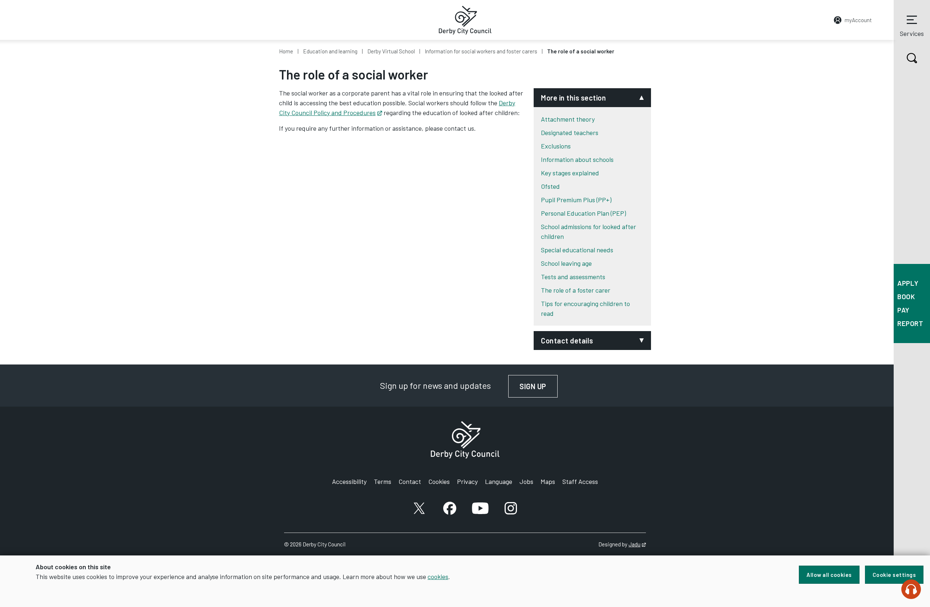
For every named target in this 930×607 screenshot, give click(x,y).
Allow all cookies (829, 574)
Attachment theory (568, 119)
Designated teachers (569, 133)
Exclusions (556, 146)
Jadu (637, 544)
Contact (410, 481)
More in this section (573, 97)
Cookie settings (894, 574)
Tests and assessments (573, 277)
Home (286, 51)
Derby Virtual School (391, 51)
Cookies (439, 481)
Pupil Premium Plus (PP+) (576, 200)
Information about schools (577, 159)
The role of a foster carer (575, 290)
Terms (382, 481)
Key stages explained (570, 173)
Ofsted (550, 186)
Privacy (467, 481)
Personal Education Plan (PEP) (583, 213)
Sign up (538, 386)
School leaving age (566, 263)
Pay (903, 309)
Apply (908, 283)
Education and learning (330, 51)
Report (910, 323)
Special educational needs (577, 250)
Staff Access (580, 481)
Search (912, 58)
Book (906, 296)
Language (498, 481)
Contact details (567, 340)
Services (912, 33)
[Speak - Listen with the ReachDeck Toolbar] (911, 589)
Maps (548, 481)
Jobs (526, 481)
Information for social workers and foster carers (481, 51)
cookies (438, 576)
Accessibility (349, 481)
